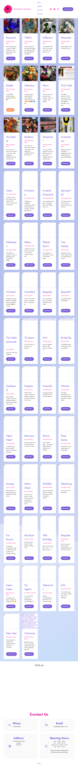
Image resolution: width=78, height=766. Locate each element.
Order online (68, 9)
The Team (40, 14)
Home (39, 3)
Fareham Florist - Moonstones (22, 9)
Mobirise (39, 763)
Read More (11, 58)
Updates (39, 6)
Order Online (11, 654)
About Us (40, 10)
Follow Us (10, 110)
